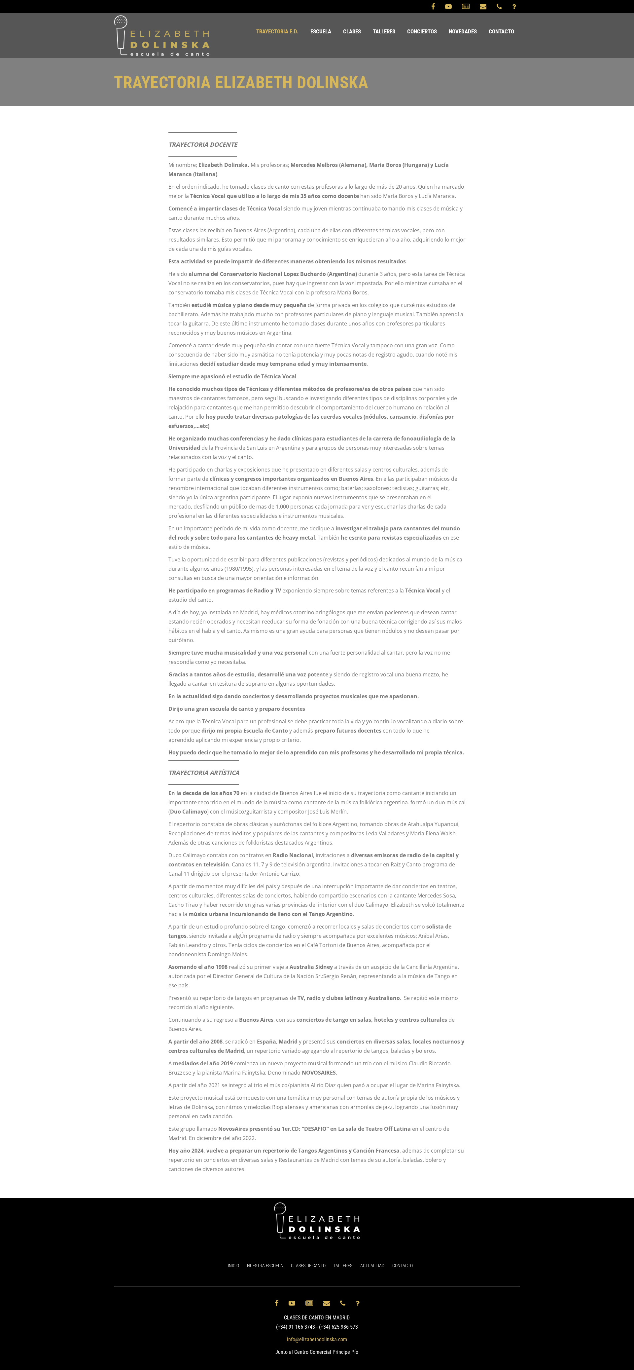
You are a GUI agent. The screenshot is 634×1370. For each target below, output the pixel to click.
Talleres (384, 31)
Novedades (463, 31)
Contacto (501, 31)
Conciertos (422, 31)
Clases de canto (308, 1265)
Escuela (320, 31)
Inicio (233, 1265)
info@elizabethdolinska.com (317, 1339)
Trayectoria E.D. (277, 31)
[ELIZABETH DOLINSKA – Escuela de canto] (162, 35)
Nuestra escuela (265, 1265)
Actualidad (372, 1265)
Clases (352, 31)
